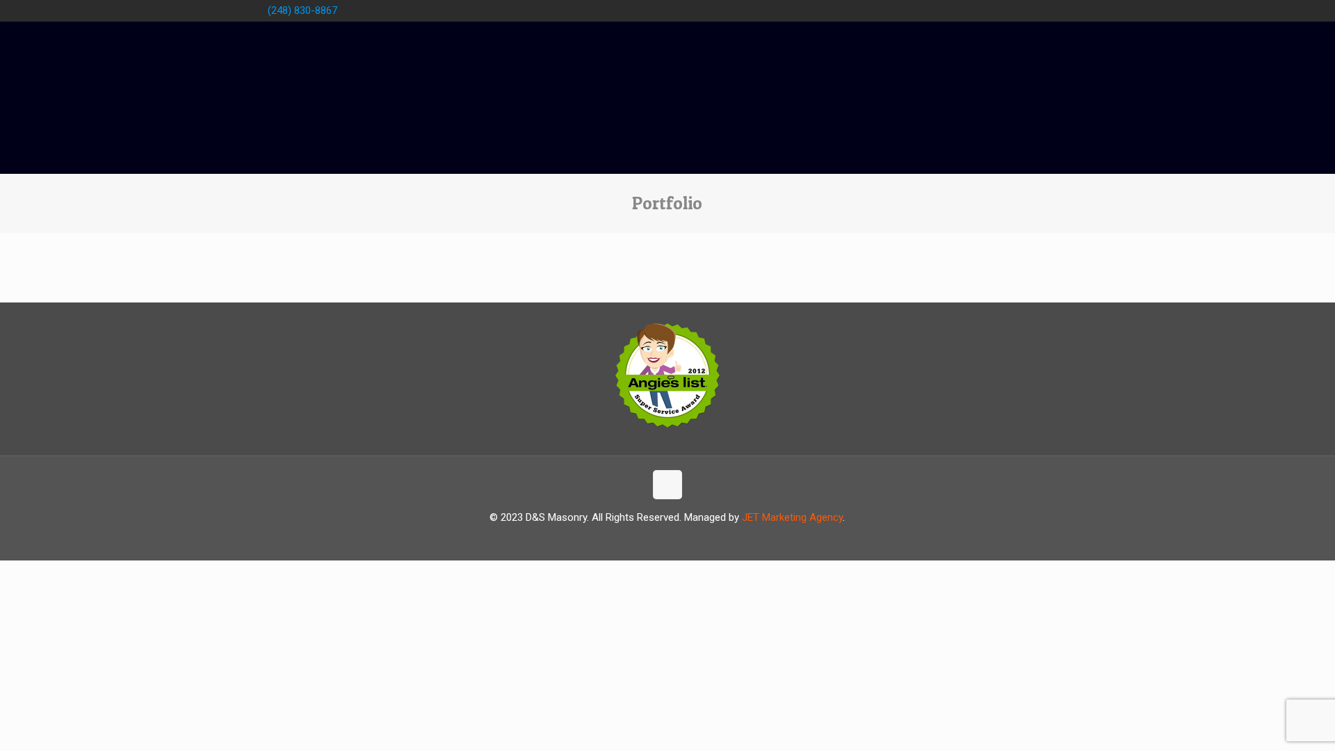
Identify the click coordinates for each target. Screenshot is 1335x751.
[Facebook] (1001, 10)
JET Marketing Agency (792, 517)
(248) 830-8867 (302, 10)
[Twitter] (1019, 10)
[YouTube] (1038, 10)
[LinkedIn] (1057, 10)
